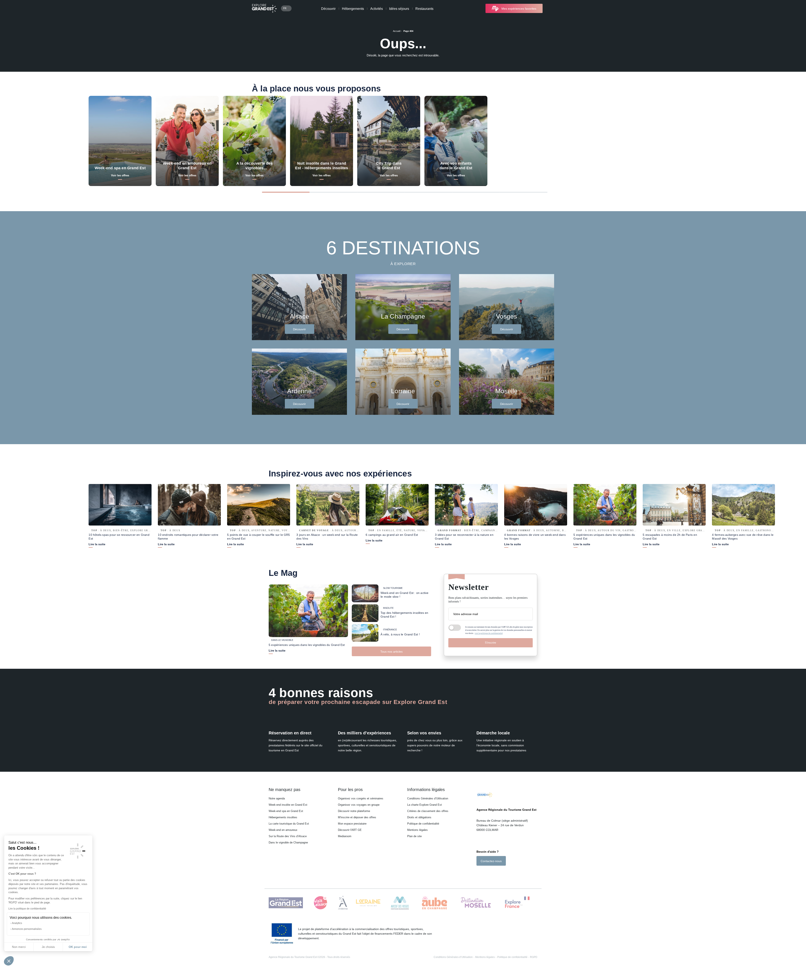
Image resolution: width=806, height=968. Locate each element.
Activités (376, 8)
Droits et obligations (419, 817)
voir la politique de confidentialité (489, 633)
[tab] (286, 192)
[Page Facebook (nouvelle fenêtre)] (478, 873)
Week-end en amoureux (283, 829)
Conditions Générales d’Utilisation (427, 798)
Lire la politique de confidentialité (27, 908)
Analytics (17, 923)
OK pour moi (78, 946)
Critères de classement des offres (427, 811)
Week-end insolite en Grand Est (288, 804)
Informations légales (426, 789)
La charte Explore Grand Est (424, 804)
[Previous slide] (714, 192)
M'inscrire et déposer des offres (357, 817)
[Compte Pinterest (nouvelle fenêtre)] (495, 873)
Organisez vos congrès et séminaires (360, 798)
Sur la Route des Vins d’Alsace (288, 836)
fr (285, 8)
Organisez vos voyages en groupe (358, 804)
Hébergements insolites (283, 817)
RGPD (533, 957)
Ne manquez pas (284, 789)
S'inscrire (490, 642)
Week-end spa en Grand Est (286, 811)
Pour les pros (350, 789)
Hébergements (353, 8)
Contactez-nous (491, 861)
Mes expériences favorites (518, 8)
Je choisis (48, 946)
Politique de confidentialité (423, 823)
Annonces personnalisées (27, 929)
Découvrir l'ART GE (350, 829)
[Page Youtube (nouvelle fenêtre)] (490, 873)
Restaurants (424, 8)
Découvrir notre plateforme (354, 811)
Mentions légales (417, 829)
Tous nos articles (391, 651)
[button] (9, 961)
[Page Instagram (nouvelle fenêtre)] (484, 873)
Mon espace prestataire (352, 823)
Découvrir (328, 8)
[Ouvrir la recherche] (550, 8)
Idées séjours (399, 8)
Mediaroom (344, 836)
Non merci (19, 946)
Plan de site (414, 836)
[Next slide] (739, 192)
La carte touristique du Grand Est (289, 823)
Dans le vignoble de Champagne (288, 842)
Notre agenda (277, 798)
